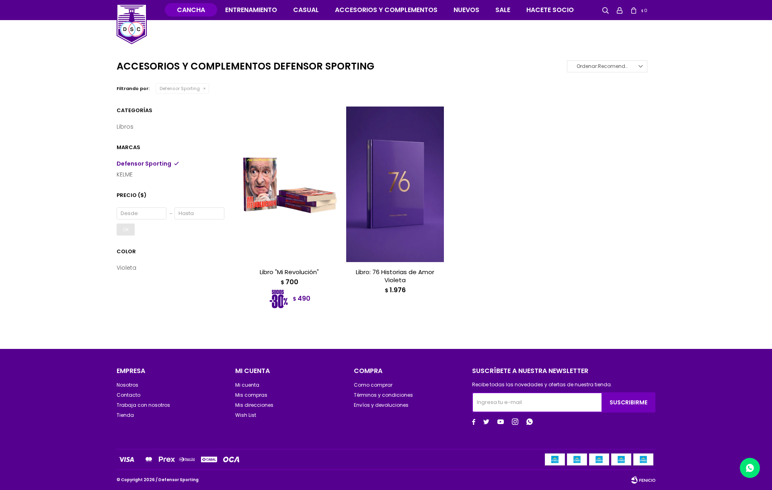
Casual (306, 9)
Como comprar (373, 384)
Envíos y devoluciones (381, 405)
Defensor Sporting (180, 88)
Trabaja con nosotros (143, 405)
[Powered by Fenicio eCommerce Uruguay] (643, 480)
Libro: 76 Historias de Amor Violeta (395, 276)
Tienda (125, 415)
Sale (502, 9)
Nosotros (127, 384)
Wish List (245, 415)
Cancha (191, 9)
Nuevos (466, 9)
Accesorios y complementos (386, 9)
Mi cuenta (247, 384)
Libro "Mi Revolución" (289, 272)
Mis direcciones (254, 405)
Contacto (128, 395)
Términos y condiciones (383, 395)
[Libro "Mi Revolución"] (289, 184)
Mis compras (251, 395)
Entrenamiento (251, 9)
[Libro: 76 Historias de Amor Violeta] (395, 184)
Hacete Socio (550, 9)
